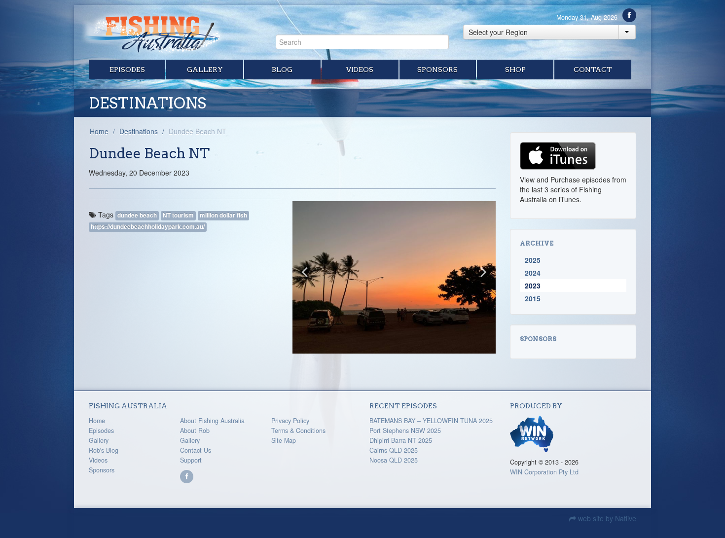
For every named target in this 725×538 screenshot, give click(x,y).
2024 (533, 273)
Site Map (283, 440)
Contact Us (195, 450)
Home (99, 131)
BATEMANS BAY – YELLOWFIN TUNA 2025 (431, 420)
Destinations (138, 131)
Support (191, 460)
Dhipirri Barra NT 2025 (400, 440)
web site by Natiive (606, 518)
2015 (533, 298)
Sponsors (437, 69)
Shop (515, 69)
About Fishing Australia (212, 420)
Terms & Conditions (298, 430)
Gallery (205, 69)
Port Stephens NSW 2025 (405, 430)
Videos (359, 69)
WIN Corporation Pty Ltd (544, 471)
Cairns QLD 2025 (393, 450)
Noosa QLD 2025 (393, 460)
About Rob (195, 430)
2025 (533, 260)
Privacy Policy (290, 420)
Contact (593, 69)
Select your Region (498, 32)
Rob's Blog (103, 450)
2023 (533, 285)
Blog (282, 69)
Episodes (127, 69)
